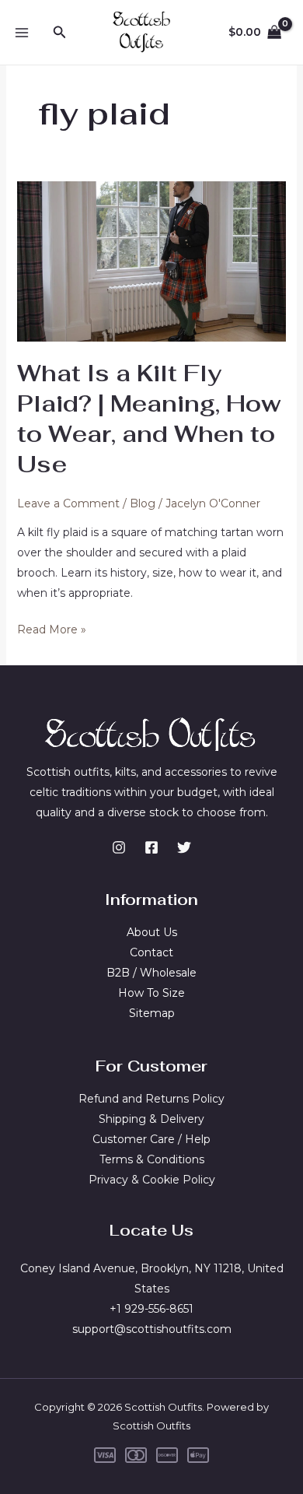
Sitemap (152, 1013)
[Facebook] (151, 847)
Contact (151, 952)
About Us (152, 932)
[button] (60, 33)
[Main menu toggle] (21, 32)
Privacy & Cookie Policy (152, 1180)
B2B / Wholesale (151, 973)
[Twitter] (184, 847)
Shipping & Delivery (151, 1119)
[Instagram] (119, 847)
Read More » (51, 631)
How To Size (151, 993)
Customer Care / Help (151, 1139)
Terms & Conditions (151, 1159)
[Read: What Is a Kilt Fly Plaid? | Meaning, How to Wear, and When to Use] (152, 261)
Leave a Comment (68, 503)
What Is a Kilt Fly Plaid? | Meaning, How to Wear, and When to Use (149, 418)
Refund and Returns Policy (151, 1099)
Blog (142, 503)
